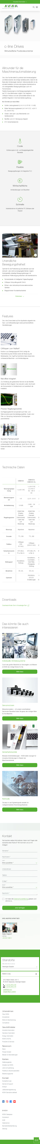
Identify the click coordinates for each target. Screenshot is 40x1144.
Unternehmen (6, 869)
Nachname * (6, 857)
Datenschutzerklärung (21, 899)
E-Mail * (4, 881)
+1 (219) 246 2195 (10, 984)
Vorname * (5, 850)
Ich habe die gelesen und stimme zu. (20, 900)
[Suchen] (34, 7)
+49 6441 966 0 (7, 938)
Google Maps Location (9, 991)
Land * (3, 860)
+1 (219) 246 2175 (10, 986)
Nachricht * (6, 893)
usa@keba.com (7, 989)
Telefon (4, 875)
